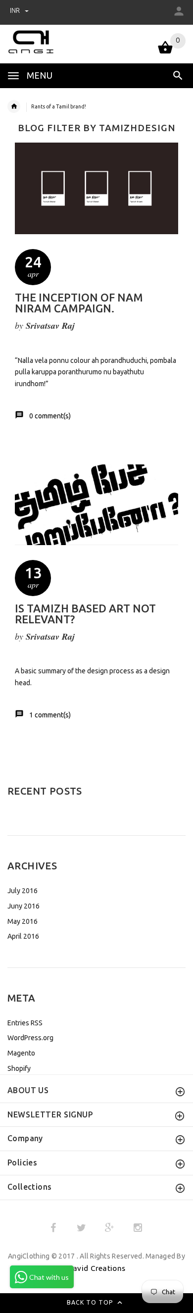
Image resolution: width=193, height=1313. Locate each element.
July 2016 (22, 891)
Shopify (19, 1068)
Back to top (91, 1302)
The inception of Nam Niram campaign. (79, 302)
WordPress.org (30, 1038)
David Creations (96, 1268)
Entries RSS (25, 1023)
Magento (21, 1053)
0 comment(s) (50, 416)
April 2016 (23, 936)
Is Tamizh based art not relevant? (85, 613)
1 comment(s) (50, 715)
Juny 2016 (23, 906)
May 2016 (22, 921)
